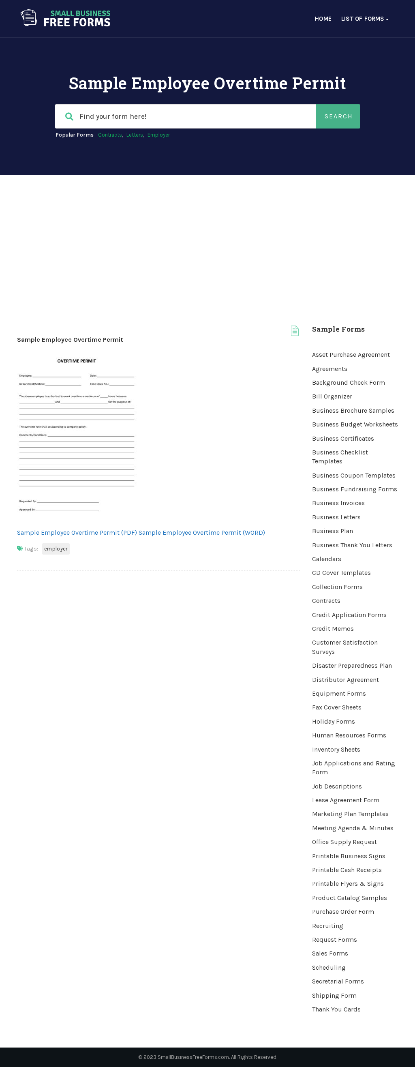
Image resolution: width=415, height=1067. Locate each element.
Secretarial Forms (338, 981)
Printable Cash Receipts (347, 870)
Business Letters (336, 517)
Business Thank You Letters (352, 545)
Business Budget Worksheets (355, 424)
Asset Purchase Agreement (351, 354)
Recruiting (327, 926)
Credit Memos (333, 628)
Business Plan (332, 531)
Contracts (110, 135)
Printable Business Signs (348, 856)
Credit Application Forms (349, 615)
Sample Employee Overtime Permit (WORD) (202, 532)
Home (323, 18)
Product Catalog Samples (349, 898)
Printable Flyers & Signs (348, 883)
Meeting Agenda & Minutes (353, 828)
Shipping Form (334, 995)
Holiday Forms (333, 721)
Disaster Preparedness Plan (352, 665)
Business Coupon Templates (354, 475)
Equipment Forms (339, 693)
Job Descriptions (337, 786)
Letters (134, 135)
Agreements (329, 369)
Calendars (326, 559)
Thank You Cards (336, 1009)
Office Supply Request (344, 842)
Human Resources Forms (349, 735)
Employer (159, 135)
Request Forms (334, 939)
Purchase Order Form (343, 911)
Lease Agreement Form (345, 800)
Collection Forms (337, 587)
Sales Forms (330, 953)
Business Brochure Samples (353, 410)
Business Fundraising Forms (354, 489)
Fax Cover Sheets (337, 707)
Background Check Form (348, 382)
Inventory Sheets (336, 749)
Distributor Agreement (345, 679)
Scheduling (329, 967)
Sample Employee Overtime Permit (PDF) (77, 532)
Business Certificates (343, 438)
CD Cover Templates (341, 572)
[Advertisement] (207, 236)
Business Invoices (338, 503)
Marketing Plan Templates (350, 814)
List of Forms (363, 18)
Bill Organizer (332, 396)
